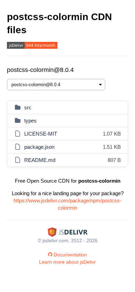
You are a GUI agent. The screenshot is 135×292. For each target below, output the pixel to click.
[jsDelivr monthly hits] (32, 46)
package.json (39, 147)
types (30, 121)
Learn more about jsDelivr (67, 262)
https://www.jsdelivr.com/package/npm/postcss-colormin (68, 204)
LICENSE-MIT (40, 134)
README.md (39, 160)
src (28, 107)
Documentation (70, 254)
